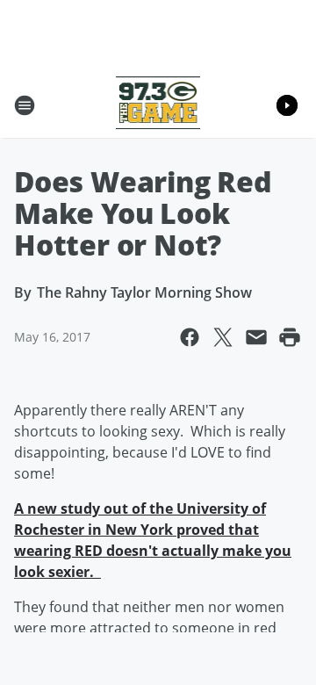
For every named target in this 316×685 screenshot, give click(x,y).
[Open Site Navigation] (24, 105)
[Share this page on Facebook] (189, 337)
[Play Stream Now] (287, 105)
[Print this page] (289, 337)
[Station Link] (158, 104)
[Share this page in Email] (256, 337)
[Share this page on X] (223, 337)
